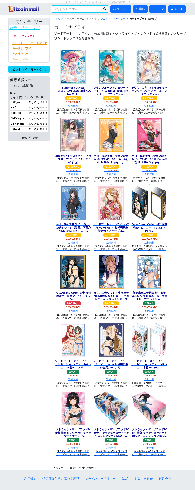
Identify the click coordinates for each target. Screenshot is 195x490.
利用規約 (30, 479)
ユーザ (121, 9)
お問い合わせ (143, 479)
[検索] (105, 9)
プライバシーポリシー (100, 479)
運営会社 (165, 479)
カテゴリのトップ (24, 27)
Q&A (125, 479)
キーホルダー (20, 59)
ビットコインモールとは (29, 69)
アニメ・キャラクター (24, 36)
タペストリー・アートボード (29, 43)
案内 (141, 9)
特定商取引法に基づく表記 (60, 479)
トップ (159, 9)
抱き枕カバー (20, 53)
